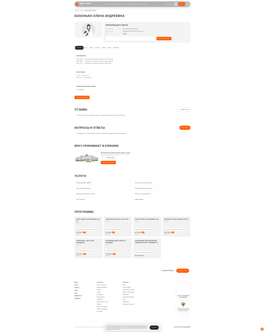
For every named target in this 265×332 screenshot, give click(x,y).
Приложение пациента (128, 297)
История (99, 289)
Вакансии (99, 304)
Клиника (97, 47)
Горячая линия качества (128, 292)
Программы (116, 47)
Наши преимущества (102, 287)
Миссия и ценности (101, 285)
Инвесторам (100, 299)
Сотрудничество (100, 297)
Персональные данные (128, 289)
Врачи (107, 4)
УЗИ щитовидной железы (83, 188)
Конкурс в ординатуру (102, 309)
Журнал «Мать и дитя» (102, 301)
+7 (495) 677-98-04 (168, 4)
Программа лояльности (128, 304)
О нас (145, 4)
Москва (82, 5)
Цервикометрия (139, 199)
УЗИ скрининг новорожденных (143, 183)
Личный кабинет (127, 287)
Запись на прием (182, 270)
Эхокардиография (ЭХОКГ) (83, 183)
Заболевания (126, 301)
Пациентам (137, 4)
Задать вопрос (185, 127)
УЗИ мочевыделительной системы (85, 194)
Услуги (113, 4)
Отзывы (104, 47)
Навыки (91, 47)
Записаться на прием (164, 38)
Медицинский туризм (102, 306)
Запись (182, 4)
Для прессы (100, 311)
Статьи (124, 299)
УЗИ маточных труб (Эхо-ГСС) (143, 194)
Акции (124, 4)
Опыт (86, 47)
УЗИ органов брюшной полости (143, 188)
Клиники (129, 4)
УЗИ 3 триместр (80, 199)
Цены (118, 4)
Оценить (186, 310)
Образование (79, 47)
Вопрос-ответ (126, 294)
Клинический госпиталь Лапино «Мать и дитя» (115, 153)
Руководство (100, 294)
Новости (99, 292)
